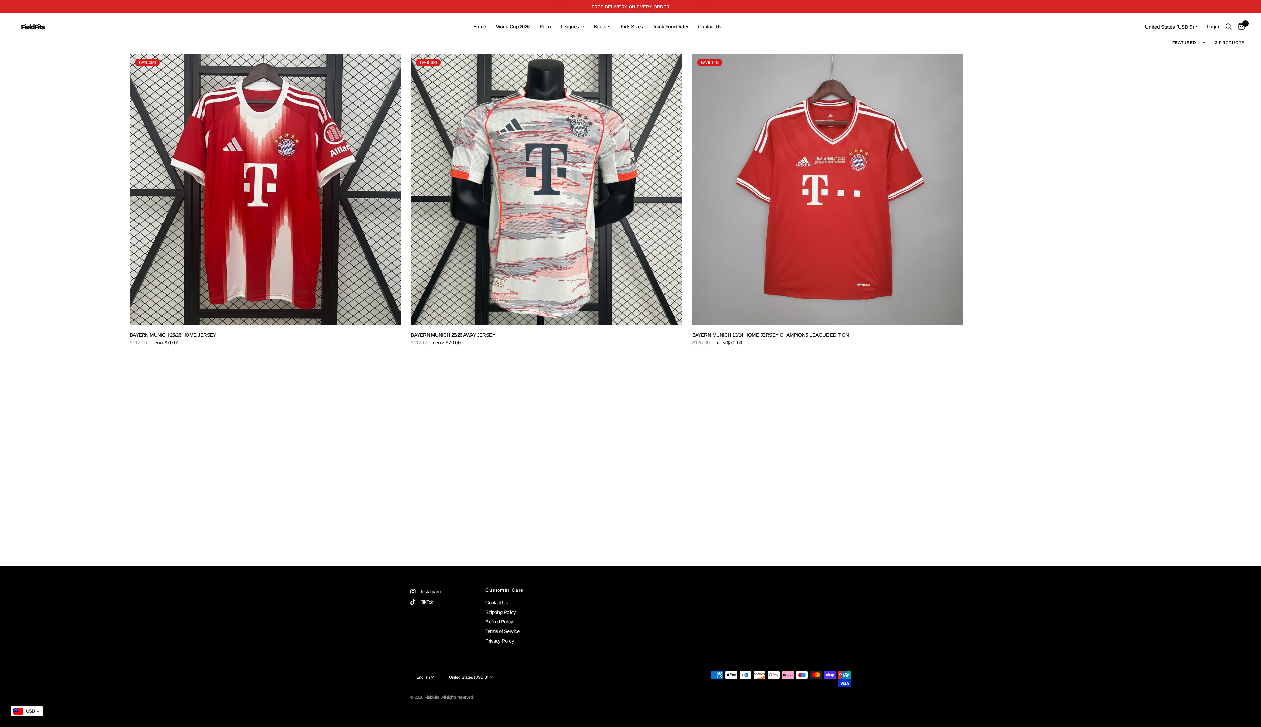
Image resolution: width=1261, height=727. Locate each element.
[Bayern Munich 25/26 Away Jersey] (546, 189)
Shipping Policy (500, 612)
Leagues (570, 26)
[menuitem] (479, 26)
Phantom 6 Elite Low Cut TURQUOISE (91, 699)
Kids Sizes (632, 26)
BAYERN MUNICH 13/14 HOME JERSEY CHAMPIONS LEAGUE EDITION (770, 335)
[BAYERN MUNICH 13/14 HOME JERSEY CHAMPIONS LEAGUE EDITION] (827, 189)
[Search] (1228, 26)
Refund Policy (499, 621)
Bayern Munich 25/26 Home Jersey (173, 335)
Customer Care (504, 590)
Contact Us (709, 26)
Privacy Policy (499, 641)
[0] (1240, 26)
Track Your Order (670, 26)
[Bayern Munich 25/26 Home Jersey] (265, 189)
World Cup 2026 (513, 26)
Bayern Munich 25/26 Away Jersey (453, 335)
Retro (545, 26)
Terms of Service (502, 631)
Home (479, 26)
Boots (600, 26)
